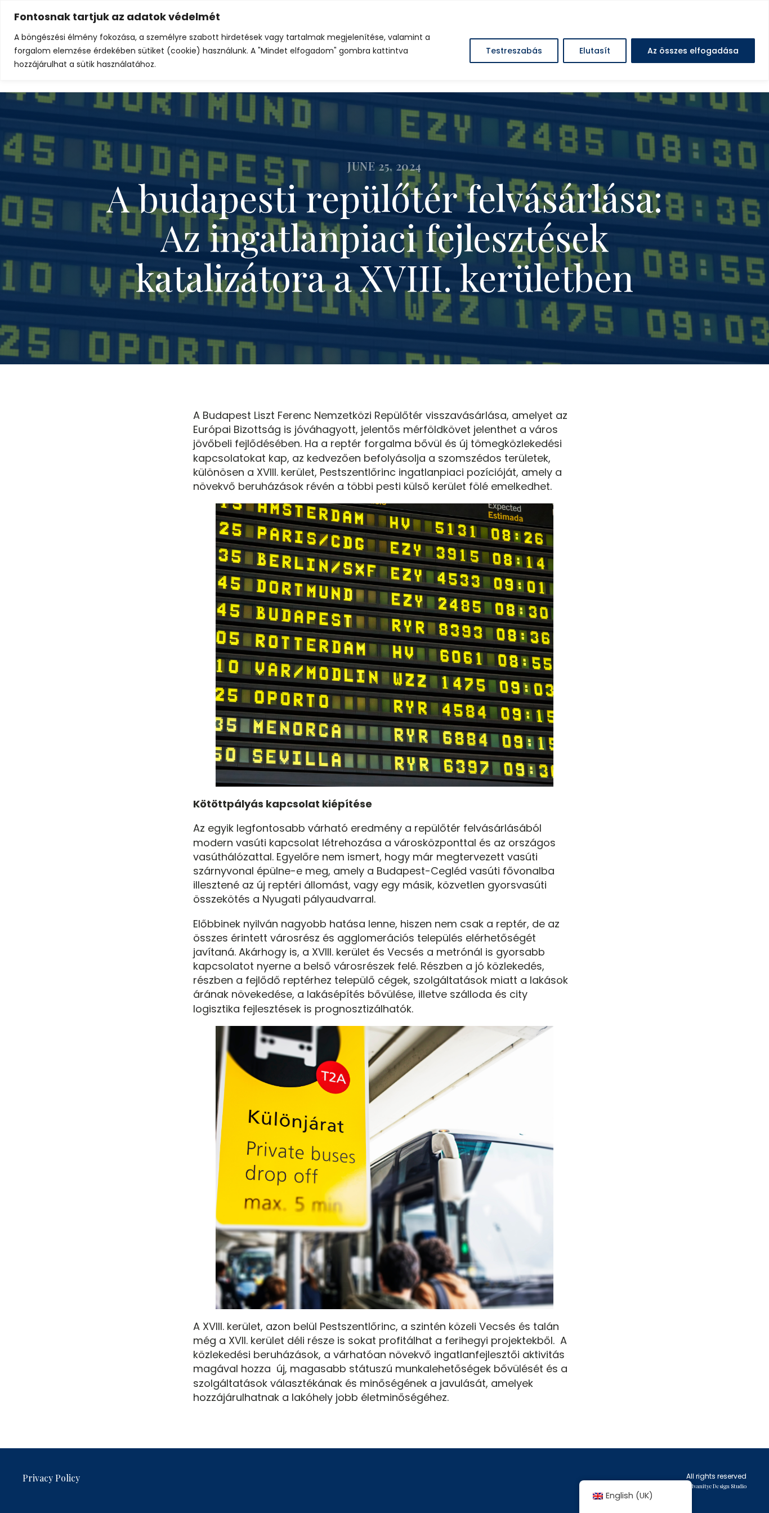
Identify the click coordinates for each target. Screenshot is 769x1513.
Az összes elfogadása (693, 50)
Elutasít (594, 50)
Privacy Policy (51, 1478)
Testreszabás (514, 50)
